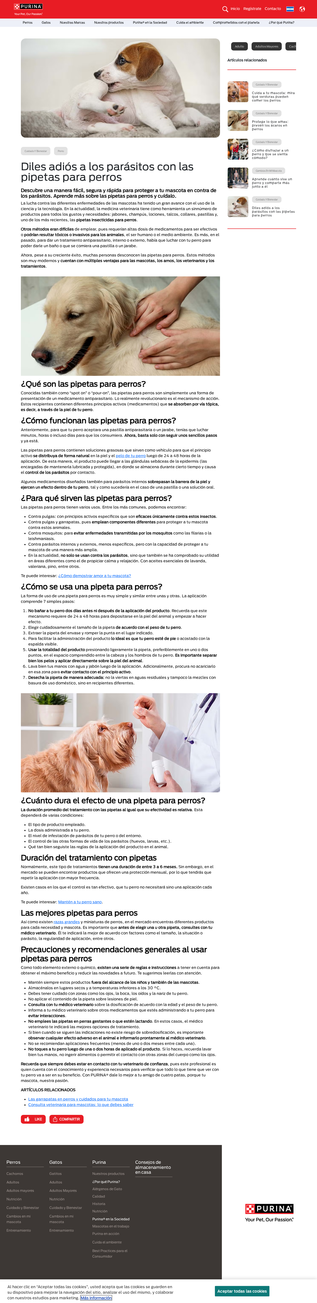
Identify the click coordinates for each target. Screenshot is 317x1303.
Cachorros (14, 1174)
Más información (96, 1298)
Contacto (273, 8)
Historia (98, 1204)
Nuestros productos (109, 22)
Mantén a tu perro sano (80, 902)
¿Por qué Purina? (281, 22)
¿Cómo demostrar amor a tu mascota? (94, 575)
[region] (158, 1291)
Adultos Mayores (63, 1190)
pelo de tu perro (131, 455)
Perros (27, 22)
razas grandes (67, 922)
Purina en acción (105, 1234)
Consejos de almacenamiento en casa (153, 1167)
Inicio (235, 8)
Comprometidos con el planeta (236, 22)
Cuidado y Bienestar (22, 1208)
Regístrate (252, 8)
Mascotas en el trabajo (110, 1226)
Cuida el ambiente (190, 22)
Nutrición (14, 1199)
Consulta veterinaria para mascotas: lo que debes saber (80, 1104)
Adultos (12, 1182)
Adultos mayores (266, 46)
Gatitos (55, 1174)
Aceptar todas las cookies (242, 1291)
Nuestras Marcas (72, 22)
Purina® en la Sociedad (150, 22)
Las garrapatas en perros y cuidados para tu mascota (78, 1099)
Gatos (46, 22)
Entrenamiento (18, 1230)
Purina (99, 1162)
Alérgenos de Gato (107, 1189)
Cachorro (295, 46)
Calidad (98, 1196)
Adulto (239, 46)
